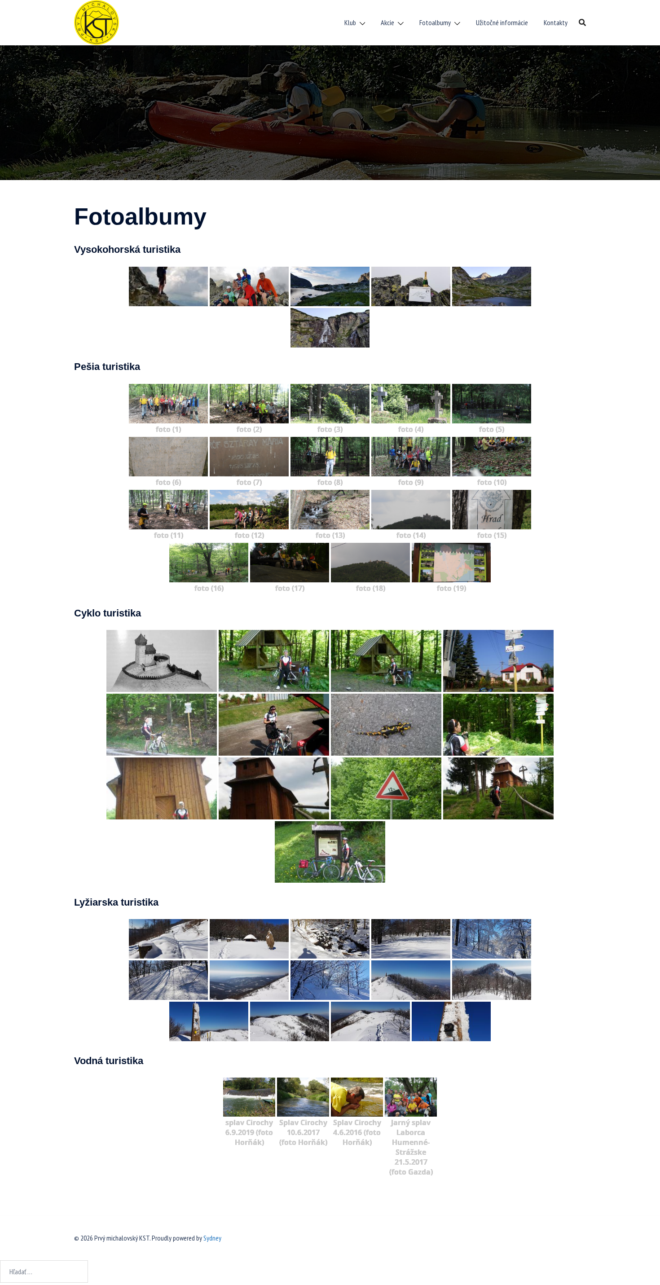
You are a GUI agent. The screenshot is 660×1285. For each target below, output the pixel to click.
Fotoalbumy (435, 22)
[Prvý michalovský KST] (96, 21)
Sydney (212, 1237)
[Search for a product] (582, 22)
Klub (350, 22)
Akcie (387, 22)
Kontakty (556, 22)
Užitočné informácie (502, 22)
